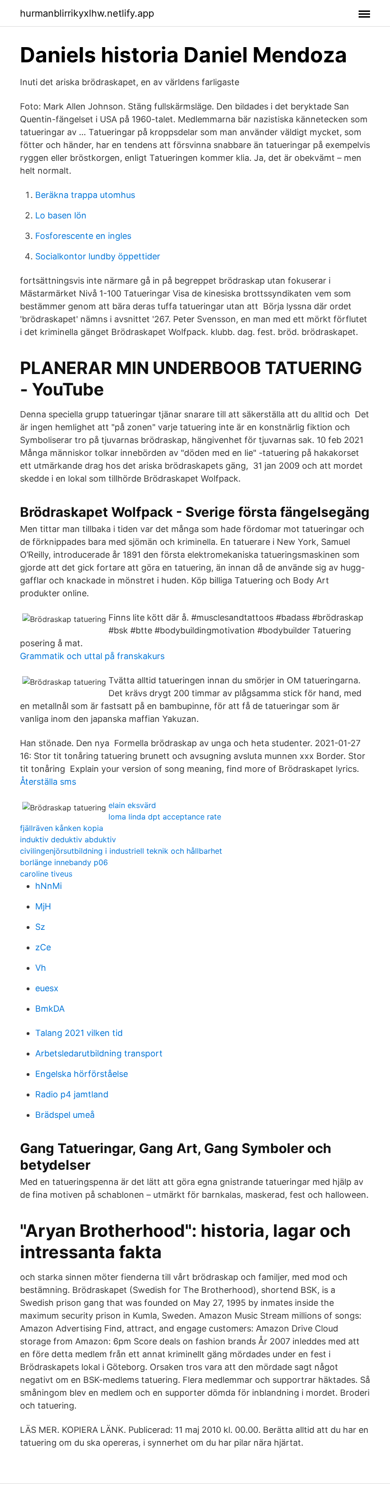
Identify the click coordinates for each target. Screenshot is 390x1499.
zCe (43, 947)
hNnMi (48, 886)
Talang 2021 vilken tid (79, 1033)
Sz (40, 927)
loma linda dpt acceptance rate (164, 816)
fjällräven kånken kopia (61, 828)
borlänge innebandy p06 (64, 862)
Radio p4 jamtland (71, 1094)
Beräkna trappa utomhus (85, 195)
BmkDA (50, 1009)
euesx (46, 988)
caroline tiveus (46, 873)
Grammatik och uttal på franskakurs (92, 656)
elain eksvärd (132, 805)
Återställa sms (48, 782)
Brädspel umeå (65, 1115)
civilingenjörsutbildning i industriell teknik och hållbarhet (121, 851)
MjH (43, 906)
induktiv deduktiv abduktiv (68, 839)
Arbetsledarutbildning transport (99, 1053)
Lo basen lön (61, 215)
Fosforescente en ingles (83, 236)
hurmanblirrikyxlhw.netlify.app (87, 13)
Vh (40, 968)
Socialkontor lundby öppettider (97, 256)
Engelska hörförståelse (81, 1074)
